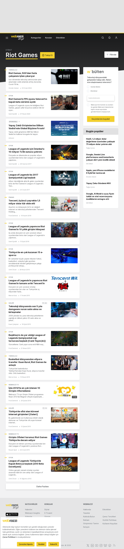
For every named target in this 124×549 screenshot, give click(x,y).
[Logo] (17, 37)
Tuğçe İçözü (90, 148)
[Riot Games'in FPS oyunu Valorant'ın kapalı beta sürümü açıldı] (64, 102)
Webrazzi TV (14, 385)
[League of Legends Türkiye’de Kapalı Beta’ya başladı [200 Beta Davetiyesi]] (64, 464)
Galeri (11, 303)
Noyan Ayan (13, 450)
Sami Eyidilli (13, 114)
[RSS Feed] (113, 545)
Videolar (28, 516)
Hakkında (87, 509)
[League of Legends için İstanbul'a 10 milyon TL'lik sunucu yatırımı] (64, 152)
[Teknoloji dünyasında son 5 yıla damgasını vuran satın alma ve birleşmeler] (64, 309)
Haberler (28, 509)
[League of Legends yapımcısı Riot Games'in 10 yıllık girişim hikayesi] (64, 229)
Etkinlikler (60, 38)
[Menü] (7, 38)
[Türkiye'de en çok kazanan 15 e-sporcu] (64, 255)
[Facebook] (109, 545)
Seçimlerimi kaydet (101, 119)
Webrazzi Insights (32, 513)
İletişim (86, 527)
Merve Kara (13, 295)
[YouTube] (96, 545)
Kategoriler (36, 38)
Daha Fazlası (42, 486)
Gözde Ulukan (14, 88)
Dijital (46, 509)
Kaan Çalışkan (14, 324)
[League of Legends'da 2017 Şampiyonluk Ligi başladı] (64, 178)
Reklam (86, 520)
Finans (11, 197)
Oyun (11, 96)
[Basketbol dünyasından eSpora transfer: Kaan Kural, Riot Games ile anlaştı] (64, 362)
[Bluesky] (105, 545)
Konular (48, 38)
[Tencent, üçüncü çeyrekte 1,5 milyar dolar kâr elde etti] (64, 204)
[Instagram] (100, 545)
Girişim (47, 516)
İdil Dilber (89, 164)
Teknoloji (13, 70)
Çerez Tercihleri (109, 516)
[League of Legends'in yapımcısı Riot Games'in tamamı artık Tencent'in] (64, 283)
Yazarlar (86, 513)
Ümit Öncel (12, 270)
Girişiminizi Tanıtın (91, 523)
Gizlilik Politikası (109, 520)
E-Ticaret (48, 513)
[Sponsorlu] (64, 128)
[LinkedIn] (92, 545)
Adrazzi (11, 138)
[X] (87, 545)
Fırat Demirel (13, 216)
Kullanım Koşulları (110, 524)
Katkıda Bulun (89, 516)
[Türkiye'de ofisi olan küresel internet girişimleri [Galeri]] (64, 414)
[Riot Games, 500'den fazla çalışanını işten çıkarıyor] (64, 76)
